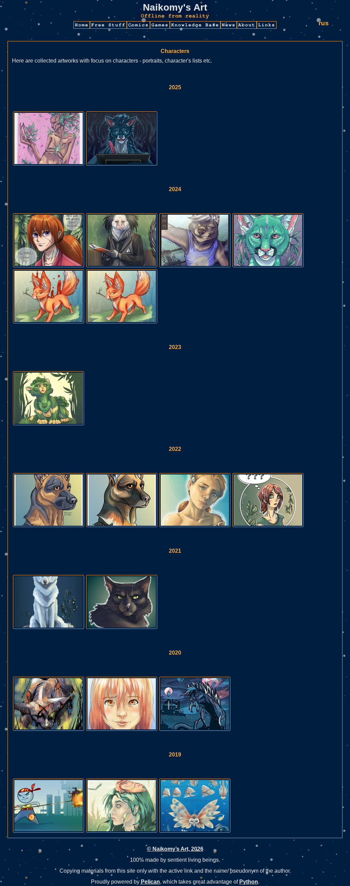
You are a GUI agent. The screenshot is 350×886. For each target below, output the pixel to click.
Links (266, 25)
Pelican (150, 882)
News (228, 25)
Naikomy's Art (175, 7)
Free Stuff (108, 25)
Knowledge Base (195, 25)
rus (324, 23)
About (246, 25)
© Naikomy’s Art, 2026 (175, 849)
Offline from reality (175, 15)
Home (82, 25)
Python (248, 882)
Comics (138, 25)
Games (160, 25)
